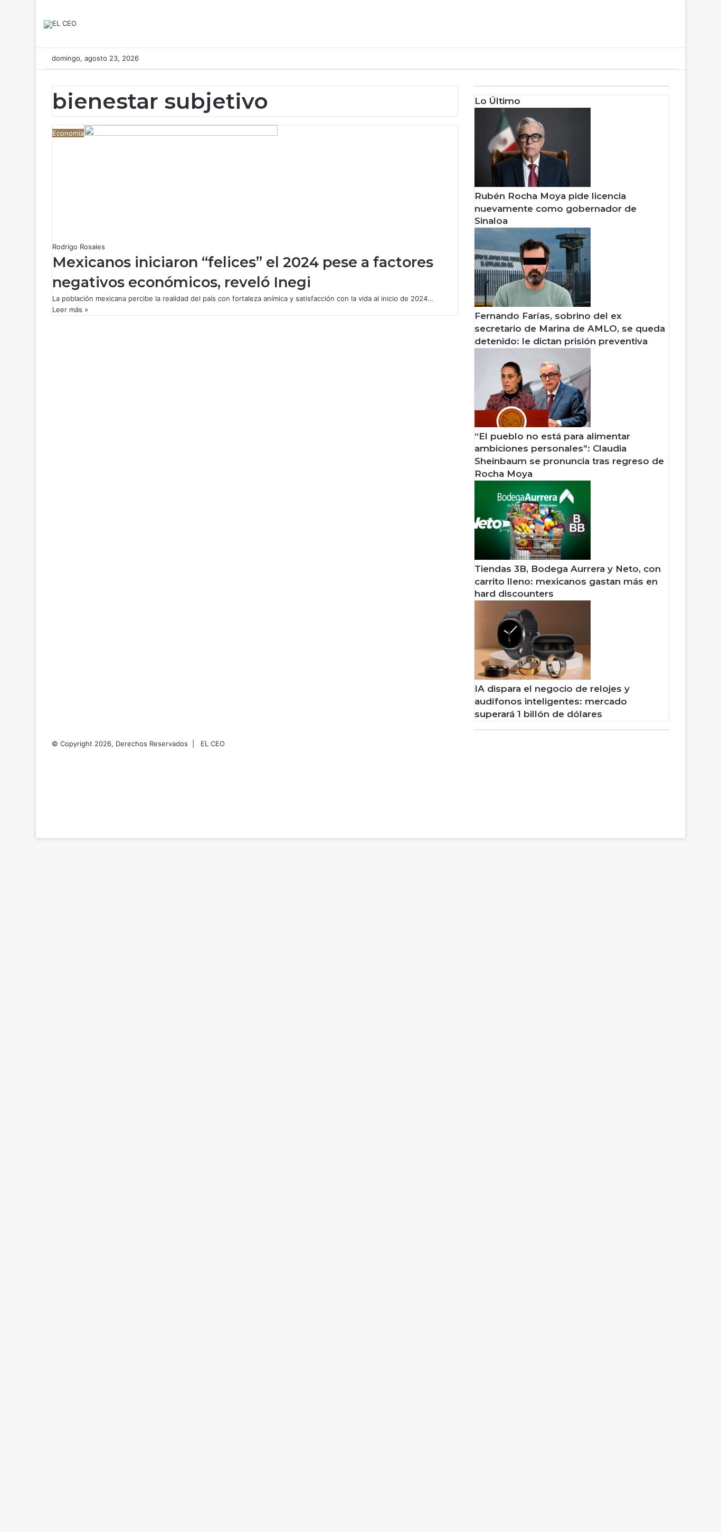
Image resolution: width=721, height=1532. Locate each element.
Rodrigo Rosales (78, 246)
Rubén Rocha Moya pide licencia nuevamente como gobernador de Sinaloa (556, 209)
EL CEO (213, 743)
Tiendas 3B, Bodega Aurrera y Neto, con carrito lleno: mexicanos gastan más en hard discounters (568, 581)
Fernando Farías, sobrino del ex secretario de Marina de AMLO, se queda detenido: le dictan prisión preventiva (570, 328)
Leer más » (70, 309)
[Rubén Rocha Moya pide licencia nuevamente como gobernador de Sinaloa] (533, 184)
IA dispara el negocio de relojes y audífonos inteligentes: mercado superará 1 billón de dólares (552, 701)
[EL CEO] (60, 24)
